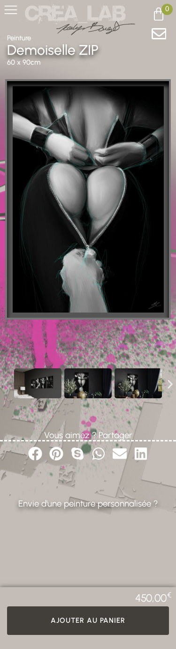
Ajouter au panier (88, 620)
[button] (6, 384)
